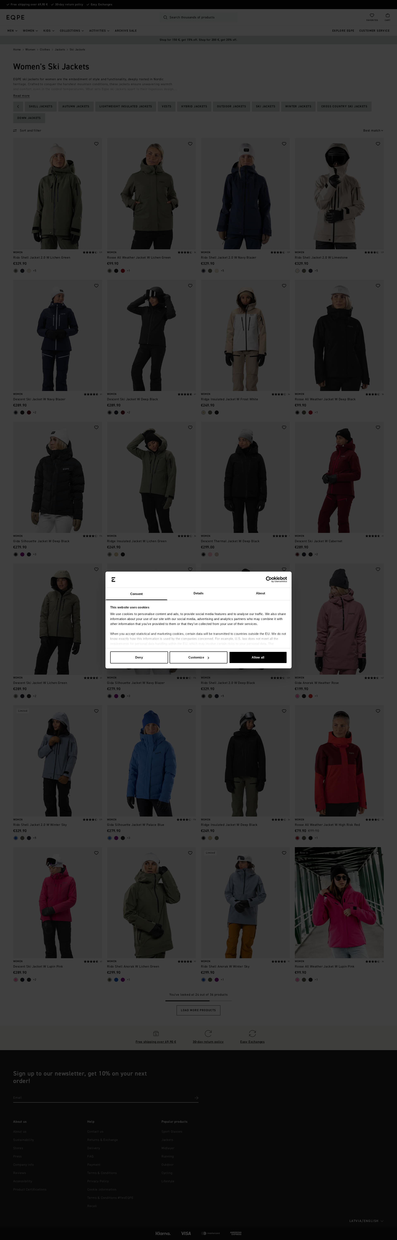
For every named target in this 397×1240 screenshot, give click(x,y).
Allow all (258, 657)
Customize (196, 657)
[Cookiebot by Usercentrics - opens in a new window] (269, 580)
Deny (139, 657)
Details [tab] (199, 593)
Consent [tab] (136, 594)
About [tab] (260, 593)
